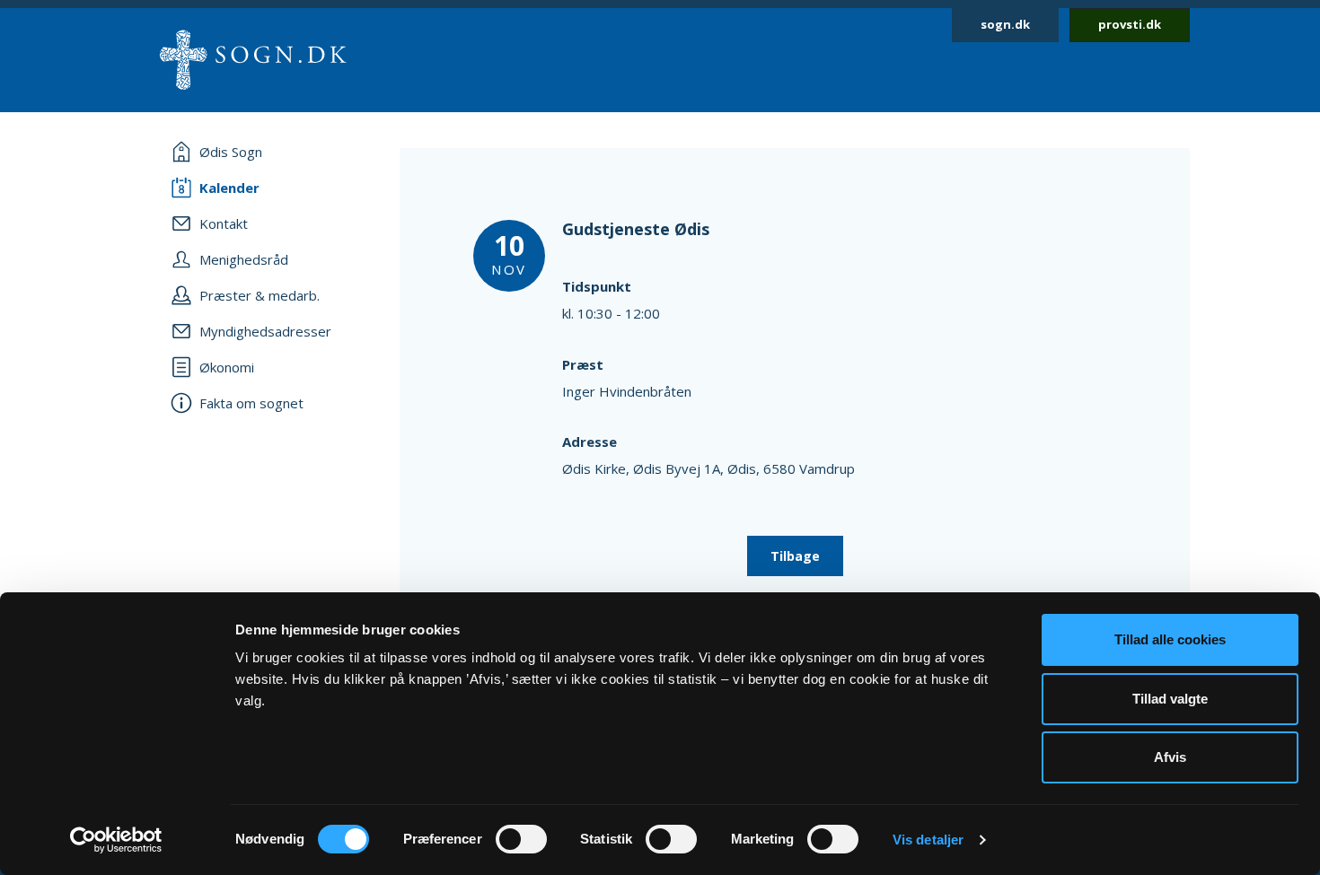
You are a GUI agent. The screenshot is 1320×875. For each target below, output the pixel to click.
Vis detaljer (928, 839)
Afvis (1170, 757)
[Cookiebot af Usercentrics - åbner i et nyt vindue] (116, 840)
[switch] (521, 839)
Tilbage (795, 555)
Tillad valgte (1170, 698)
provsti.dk (1129, 24)
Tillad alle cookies (1170, 639)
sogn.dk (1005, 24)
